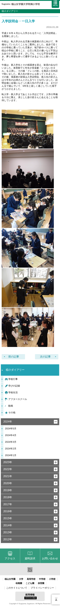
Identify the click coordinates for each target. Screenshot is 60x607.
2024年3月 (10, 442)
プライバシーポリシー (42, 587)
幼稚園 (19, 583)
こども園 (30, 583)
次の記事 (45, 356)
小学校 (52, 579)
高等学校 (31, 579)
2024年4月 (10, 435)
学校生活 (13, 392)
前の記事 (13, 356)
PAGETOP (56, 599)
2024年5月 (10, 428)
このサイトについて (16, 587)
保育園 (41, 583)
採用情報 (30, 596)
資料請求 (30, 558)
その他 (11, 412)
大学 (21, 579)
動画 (10, 405)
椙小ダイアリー (15, 369)
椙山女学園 (10, 579)
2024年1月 (10, 455)
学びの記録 (14, 385)
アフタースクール (17, 399)
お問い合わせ (50, 558)
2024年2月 (10, 448)
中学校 (42, 579)
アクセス (10, 558)
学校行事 (13, 379)
